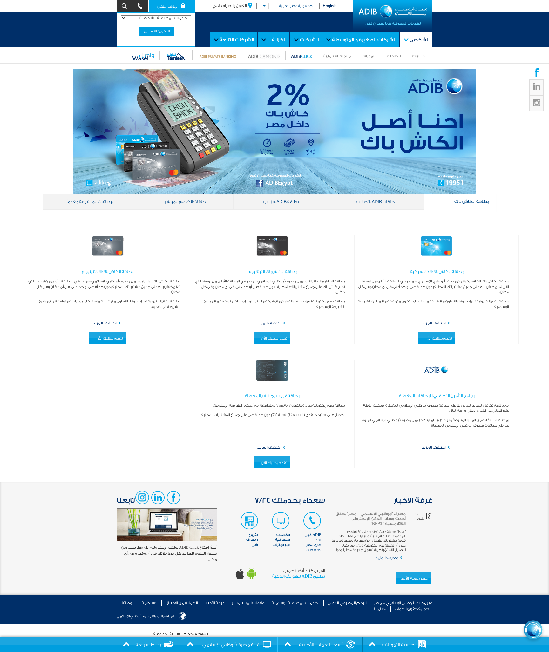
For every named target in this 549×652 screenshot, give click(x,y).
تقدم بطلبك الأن (439, 338)
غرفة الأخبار (215, 603)
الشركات (309, 40)
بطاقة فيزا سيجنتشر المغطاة (272, 395)
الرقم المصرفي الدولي (347, 603)
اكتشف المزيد (434, 323)
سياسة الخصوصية (166, 634)
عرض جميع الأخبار (413, 578)
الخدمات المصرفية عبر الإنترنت (281, 540)
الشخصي (419, 40)
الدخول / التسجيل (157, 31)
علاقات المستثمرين (248, 603)
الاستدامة (150, 603)
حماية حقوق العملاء (412, 609)
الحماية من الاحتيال (182, 603)
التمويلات (369, 56)
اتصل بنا (380, 609)
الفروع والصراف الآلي (230, 5)
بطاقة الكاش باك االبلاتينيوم (107, 271)
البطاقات (394, 56)
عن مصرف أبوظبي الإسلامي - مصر (403, 603)
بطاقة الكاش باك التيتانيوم (272, 271)
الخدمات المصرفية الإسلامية (296, 603)
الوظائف (127, 603)
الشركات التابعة (237, 40)
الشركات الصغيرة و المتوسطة (364, 40)
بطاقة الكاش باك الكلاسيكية (436, 271)
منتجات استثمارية (337, 56)
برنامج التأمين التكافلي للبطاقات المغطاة (436, 395)
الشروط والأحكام (196, 634)
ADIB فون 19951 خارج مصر (313, 542)
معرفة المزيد (387, 557)
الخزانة (279, 40)
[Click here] (533, 629)
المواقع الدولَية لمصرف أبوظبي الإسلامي (145, 616)
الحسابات (419, 56)
